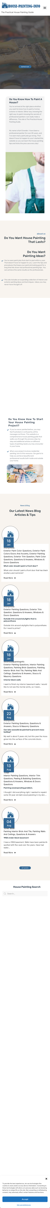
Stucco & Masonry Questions (25, 726)
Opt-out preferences (24, 1205)
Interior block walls (12, 680)
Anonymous (9, 547)
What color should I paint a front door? (21, 566)
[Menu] (45, 8)
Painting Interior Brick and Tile (18, 831)
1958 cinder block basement (16, 838)
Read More (8, 578)
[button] (46, 1179)
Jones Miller (9, 828)
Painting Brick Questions (25, 667)
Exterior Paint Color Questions (18, 550)
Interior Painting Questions (16, 775)
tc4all (6, 772)
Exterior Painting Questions (16, 609)
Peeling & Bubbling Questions (27, 778)
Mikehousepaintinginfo (14, 661)
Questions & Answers (23, 559)
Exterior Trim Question (24, 556)
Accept (25, 1199)
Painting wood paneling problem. (18, 788)
